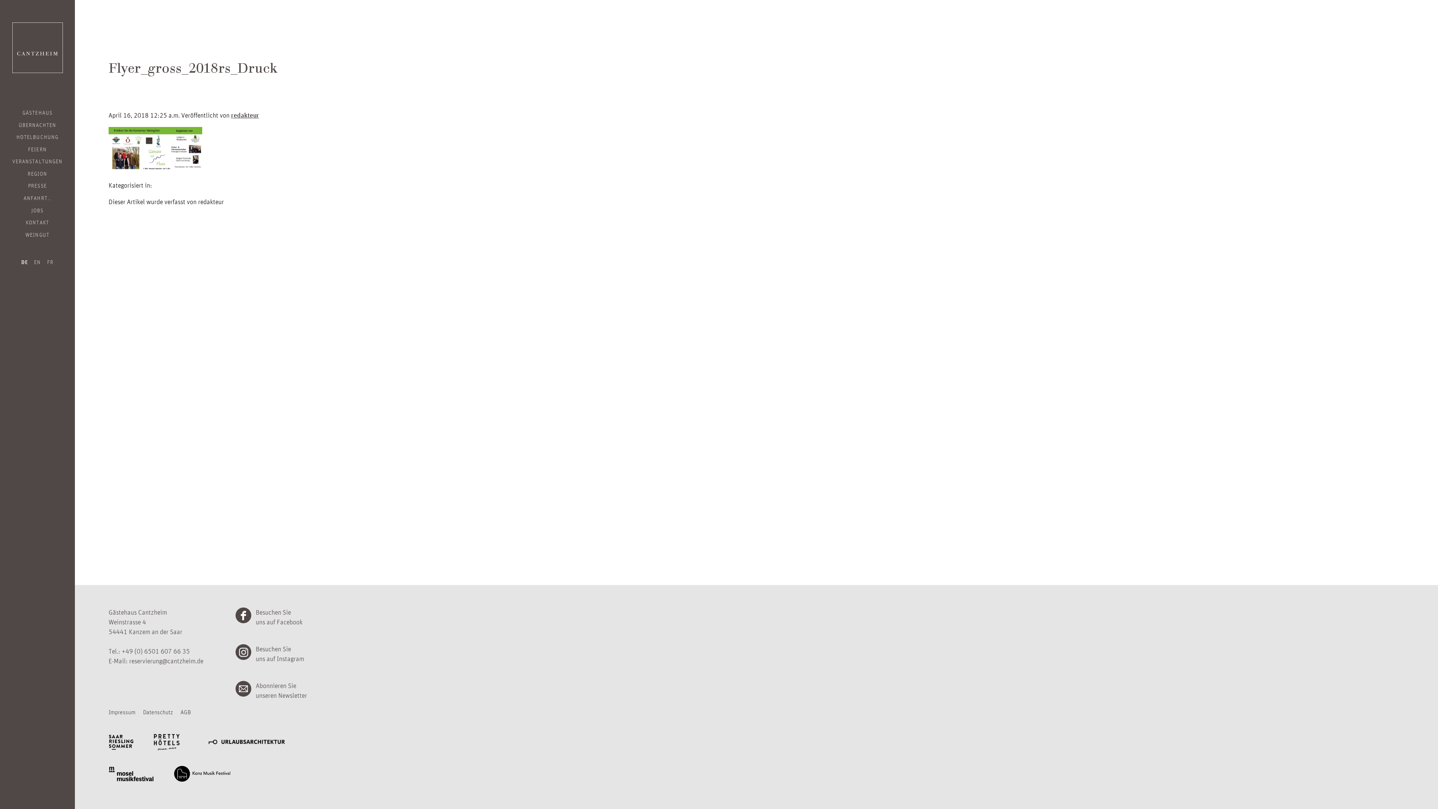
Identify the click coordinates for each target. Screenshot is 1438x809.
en (37, 261)
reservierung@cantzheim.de (166, 661)
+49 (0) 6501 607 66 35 (156, 651)
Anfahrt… (37, 197)
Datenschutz (158, 712)
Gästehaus (37, 112)
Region (37, 173)
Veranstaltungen (37, 161)
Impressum (122, 712)
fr (50, 261)
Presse (37, 185)
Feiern (37, 149)
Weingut (37, 234)
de (24, 262)
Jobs (37, 210)
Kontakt (37, 222)
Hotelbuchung (37, 136)
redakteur (245, 115)
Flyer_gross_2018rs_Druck (193, 69)
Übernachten (38, 124)
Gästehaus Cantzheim (37, 47)
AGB (185, 712)
